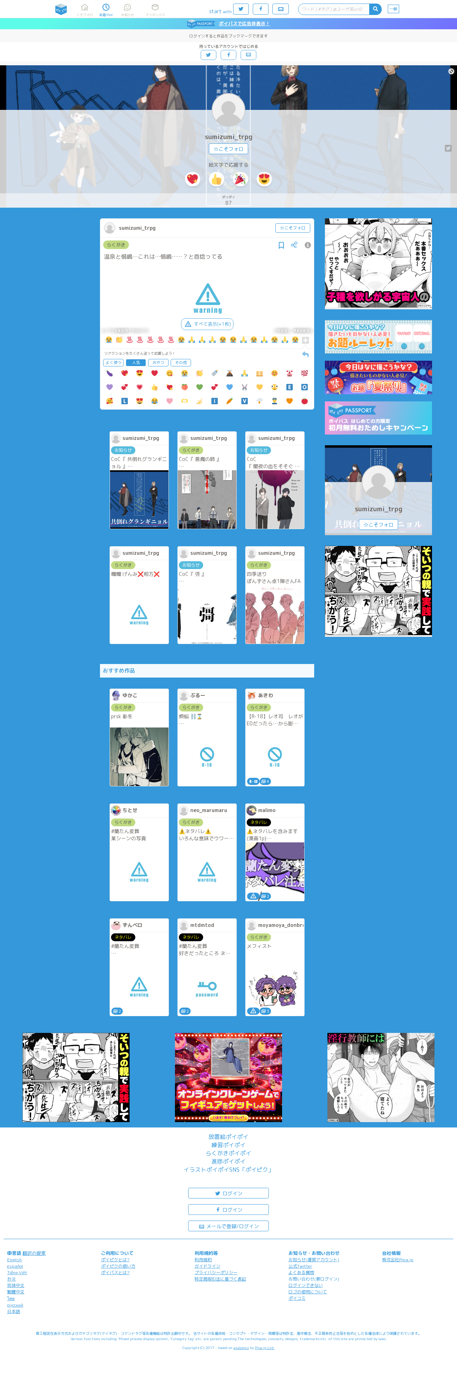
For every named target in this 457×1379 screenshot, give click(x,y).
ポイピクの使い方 (118, 1266)
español (15, 1266)
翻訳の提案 (34, 1253)
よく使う (113, 362)
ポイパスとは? (115, 1272)
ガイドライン (207, 1266)
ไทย (11, 1299)
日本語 (13, 1311)
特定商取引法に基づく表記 (220, 1279)
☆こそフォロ (228, 149)
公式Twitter (300, 1266)
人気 (136, 362)
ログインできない (305, 1285)
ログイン (231, 1193)
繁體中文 (15, 1292)
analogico (241, 1347)
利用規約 (203, 1260)
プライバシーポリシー (216, 1272)
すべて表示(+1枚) (212, 324)
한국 (11, 1279)
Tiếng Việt (17, 1272)
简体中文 (15, 1285)
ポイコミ (297, 1298)
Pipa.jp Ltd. (265, 1347)
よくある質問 (301, 1272)
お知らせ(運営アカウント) (313, 1260)
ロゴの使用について (307, 1292)
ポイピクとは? (115, 1260)
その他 (181, 362)
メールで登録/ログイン (232, 1226)
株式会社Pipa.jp (397, 1260)
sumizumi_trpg (228, 136)
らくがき (116, 245)
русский (15, 1305)
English (14, 1260)
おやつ (158, 362)
